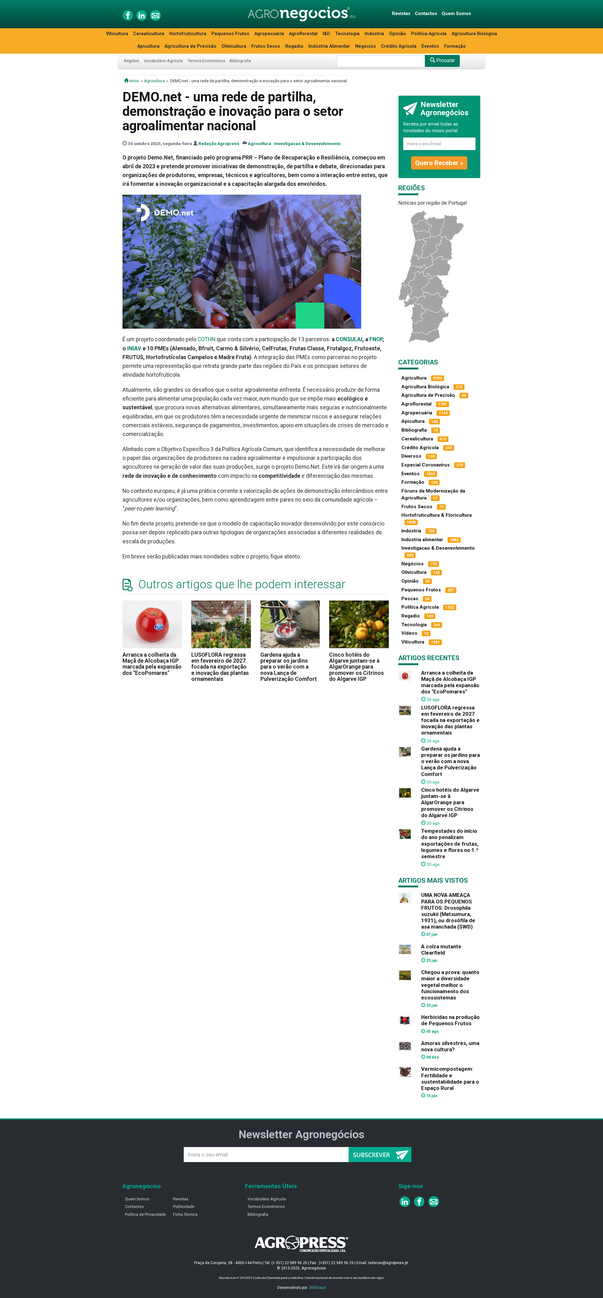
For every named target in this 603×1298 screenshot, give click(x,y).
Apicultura (148, 46)
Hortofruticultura (187, 33)
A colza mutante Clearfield (441, 949)
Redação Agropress (218, 143)
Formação (455, 46)
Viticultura (117, 33)
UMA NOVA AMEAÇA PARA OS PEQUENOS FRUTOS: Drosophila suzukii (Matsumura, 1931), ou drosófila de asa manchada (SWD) (448, 911)
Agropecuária (269, 33)
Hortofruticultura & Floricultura (436, 515)
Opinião (397, 33)
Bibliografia (240, 60)
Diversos (411, 456)
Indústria (374, 33)
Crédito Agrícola (398, 46)
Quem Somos (456, 13)
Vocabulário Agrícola (163, 60)
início (133, 80)
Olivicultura (233, 46)
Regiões (131, 60)
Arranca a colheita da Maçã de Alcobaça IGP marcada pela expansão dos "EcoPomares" (152, 664)
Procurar (445, 60)
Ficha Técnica (185, 1214)
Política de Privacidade (145, 1214)
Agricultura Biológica (474, 33)
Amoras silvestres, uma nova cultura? (450, 1046)
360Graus (317, 1287)
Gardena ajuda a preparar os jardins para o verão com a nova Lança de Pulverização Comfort (288, 667)
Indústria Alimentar (329, 46)
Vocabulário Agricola (266, 1199)
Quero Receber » (439, 163)
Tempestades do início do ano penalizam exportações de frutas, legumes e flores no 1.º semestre (449, 843)
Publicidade (183, 1206)
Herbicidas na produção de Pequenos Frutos (450, 1020)
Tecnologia (347, 33)
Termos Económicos (206, 60)
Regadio (294, 46)
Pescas (409, 598)
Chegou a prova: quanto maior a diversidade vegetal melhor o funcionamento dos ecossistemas (450, 985)
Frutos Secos (265, 46)
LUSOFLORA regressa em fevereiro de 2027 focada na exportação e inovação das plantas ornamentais (220, 667)
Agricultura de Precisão (190, 46)
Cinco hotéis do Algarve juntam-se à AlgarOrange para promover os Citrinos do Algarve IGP (356, 667)
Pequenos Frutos (230, 33)
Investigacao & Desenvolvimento (307, 143)
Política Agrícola (429, 33)
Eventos (430, 46)
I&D (326, 33)
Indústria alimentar (422, 539)
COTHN (206, 339)
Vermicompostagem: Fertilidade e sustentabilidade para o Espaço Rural (450, 1078)
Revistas (401, 13)
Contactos (426, 13)
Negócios (365, 46)
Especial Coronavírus (425, 465)
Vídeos (409, 633)
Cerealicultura (148, 33)
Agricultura (154, 80)
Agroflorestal (303, 33)
